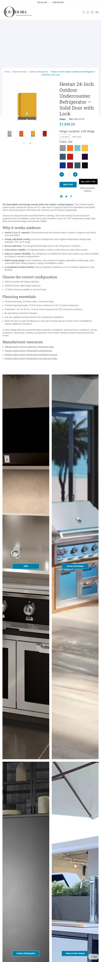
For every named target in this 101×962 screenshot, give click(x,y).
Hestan (62, 119)
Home (7, 72)
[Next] (30, 143)
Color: (65, 141)
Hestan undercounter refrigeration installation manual (31, 354)
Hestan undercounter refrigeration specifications (28, 350)
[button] (88, 12)
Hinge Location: (76, 131)
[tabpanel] (50, 282)
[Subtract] (61, 174)
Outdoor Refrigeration (38, 72)
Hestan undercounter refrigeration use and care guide (31, 358)
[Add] (75, 174)
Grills (26, 566)
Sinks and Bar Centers (75, 953)
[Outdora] (17, 12)
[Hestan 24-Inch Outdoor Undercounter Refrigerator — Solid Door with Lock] (9, 133)
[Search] (83, 12)
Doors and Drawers (75, 566)
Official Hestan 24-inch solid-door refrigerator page (29, 347)
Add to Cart (68, 184)
